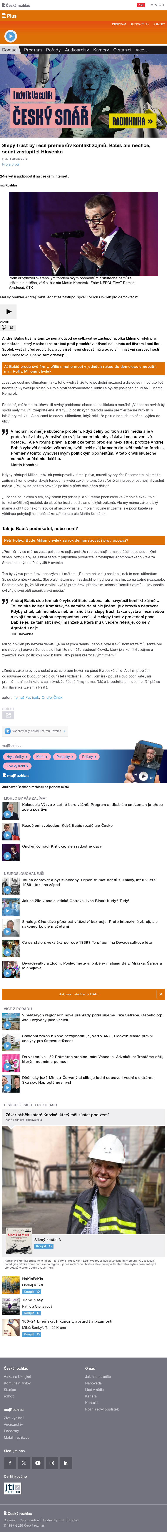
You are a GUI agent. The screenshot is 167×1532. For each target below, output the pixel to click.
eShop (9, 1396)
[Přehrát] (8, 311)
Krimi (40, 757)
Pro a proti (10, 164)
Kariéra (91, 1396)
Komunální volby (17, 1383)
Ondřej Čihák (52, 697)
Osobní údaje (29, 1520)
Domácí (10, 50)
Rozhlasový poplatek (102, 1409)
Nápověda (93, 1383)
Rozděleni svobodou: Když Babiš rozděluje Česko (67, 825)
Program (119, 24)
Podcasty (11, 1431)
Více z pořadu (18, 1009)
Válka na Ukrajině (17, 1377)
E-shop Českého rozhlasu (30, 1105)
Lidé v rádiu (94, 1390)
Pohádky (63, 757)
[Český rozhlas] (16, 5)
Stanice (10, 1390)
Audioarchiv (139, 24)
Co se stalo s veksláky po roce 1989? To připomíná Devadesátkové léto (87, 942)
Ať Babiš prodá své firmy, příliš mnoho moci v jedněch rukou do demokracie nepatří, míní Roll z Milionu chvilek (80, 368)
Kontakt (91, 1403)
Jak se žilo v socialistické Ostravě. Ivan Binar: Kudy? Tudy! (75, 901)
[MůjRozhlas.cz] (8, 186)
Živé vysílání (16, 766)
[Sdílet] (12, 328)
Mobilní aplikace (17, 1437)
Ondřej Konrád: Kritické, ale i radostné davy (62, 846)
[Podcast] (4, 328)
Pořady (53, 50)
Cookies (9, 1520)
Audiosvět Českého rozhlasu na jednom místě (35, 787)
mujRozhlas (12, 746)
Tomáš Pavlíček (26, 697)
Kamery (159, 24)
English (74, 1520)
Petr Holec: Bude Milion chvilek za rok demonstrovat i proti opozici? (66, 540)
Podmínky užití (54, 1520)
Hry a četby (15, 757)
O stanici (122, 50)
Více (142, 50)
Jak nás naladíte (98, 1377)
